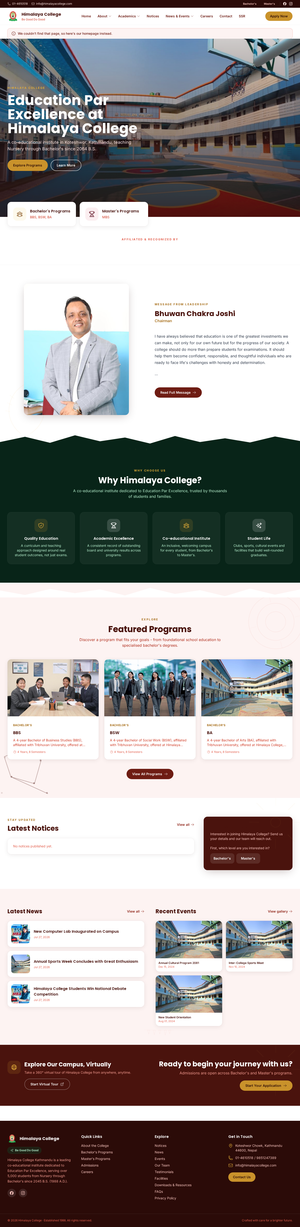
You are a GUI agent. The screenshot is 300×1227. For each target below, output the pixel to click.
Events (160, 1159)
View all (183, 825)
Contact (226, 16)
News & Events (178, 16)
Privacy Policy (165, 1198)
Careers (206, 16)
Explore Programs (27, 165)
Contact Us (242, 1177)
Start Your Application (263, 1085)
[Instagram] (290, 3)
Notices (153, 16)
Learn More (66, 165)
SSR (242, 16)
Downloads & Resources (173, 1185)
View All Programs (147, 774)
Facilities (161, 1178)
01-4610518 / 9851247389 (255, 1158)
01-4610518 (20, 3)
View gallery (278, 911)
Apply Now (279, 16)
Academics (127, 16)
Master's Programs (95, 1159)
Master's (269, 3)
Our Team (162, 1165)
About (102, 16)
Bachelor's (249, 3)
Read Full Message (175, 392)
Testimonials (164, 1172)
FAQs (159, 1191)
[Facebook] (284, 3)
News (159, 1152)
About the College (95, 1146)
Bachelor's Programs (97, 1152)
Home (86, 16)
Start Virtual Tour (44, 1084)
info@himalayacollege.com (54, 3)
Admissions (89, 1165)
